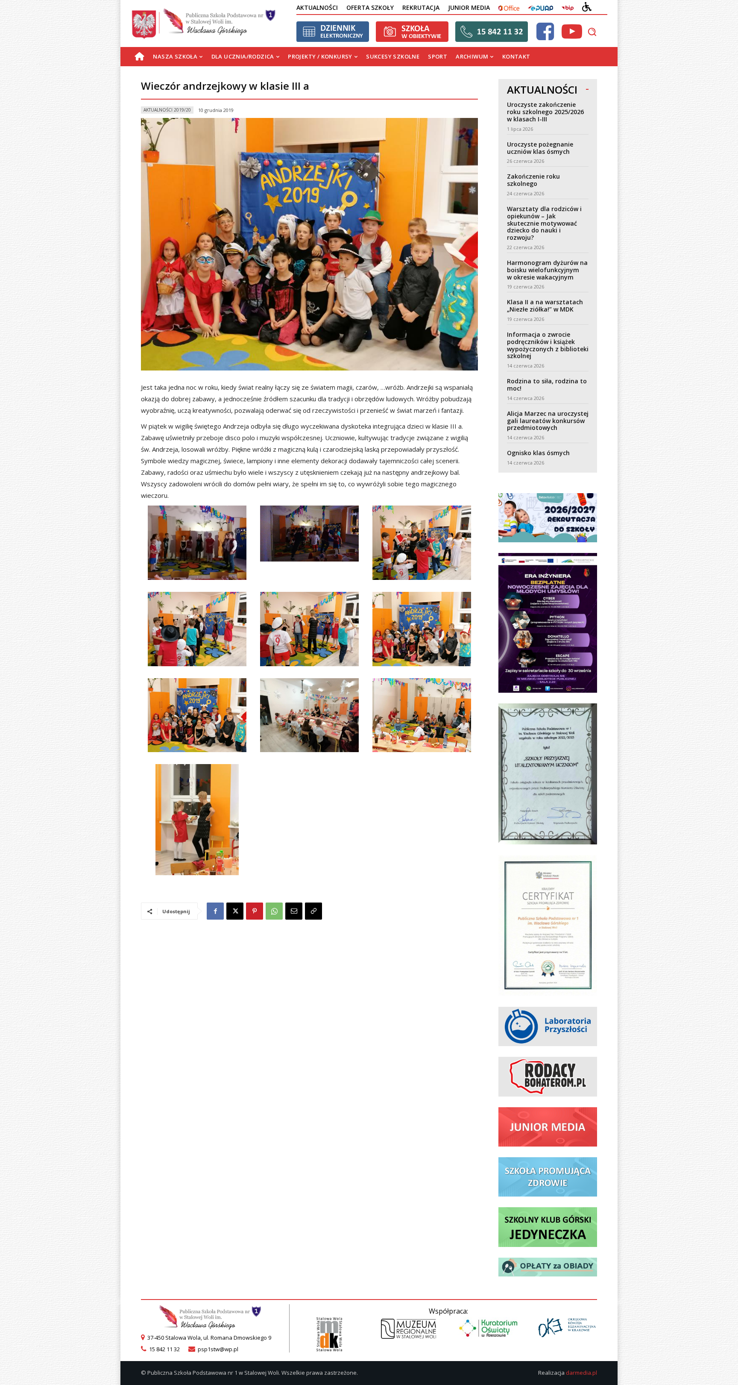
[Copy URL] (313, 911)
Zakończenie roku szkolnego (533, 180)
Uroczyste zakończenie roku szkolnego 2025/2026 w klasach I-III (545, 111)
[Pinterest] (254, 911)
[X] (234, 911)
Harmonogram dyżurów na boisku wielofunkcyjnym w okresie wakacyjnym (547, 270)
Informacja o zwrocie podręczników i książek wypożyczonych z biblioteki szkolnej (548, 345)
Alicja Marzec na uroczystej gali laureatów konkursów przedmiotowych (548, 420)
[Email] (293, 911)
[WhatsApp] (274, 911)
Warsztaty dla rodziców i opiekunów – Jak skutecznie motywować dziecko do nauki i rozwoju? (544, 223)
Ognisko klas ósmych (538, 453)
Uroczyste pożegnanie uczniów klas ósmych (540, 148)
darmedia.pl (581, 1372)
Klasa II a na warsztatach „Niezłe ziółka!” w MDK (545, 305)
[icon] (545, 36)
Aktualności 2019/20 (167, 110)
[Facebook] (215, 911)
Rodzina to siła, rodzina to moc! (547, 384)
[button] (592, 31)
